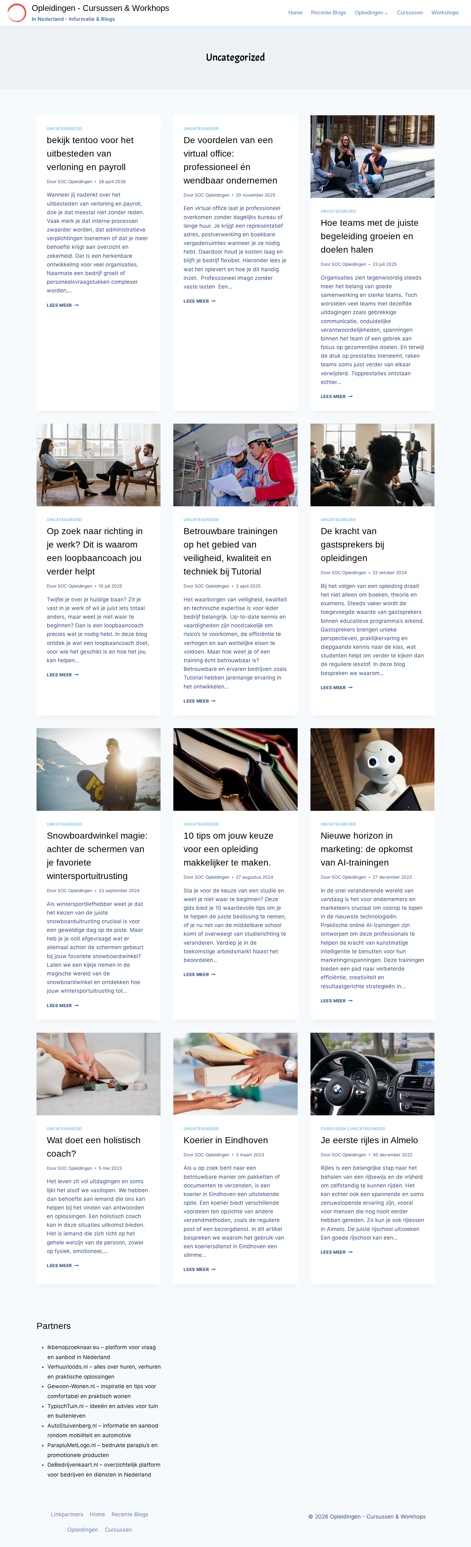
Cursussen (410, 13)
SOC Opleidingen (75, 181)
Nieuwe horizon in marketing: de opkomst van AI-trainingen (367, 849)
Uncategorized (64, 128)
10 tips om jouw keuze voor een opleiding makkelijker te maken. (229, 849)
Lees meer (63, 305)
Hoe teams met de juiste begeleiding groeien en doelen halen (370, 236)
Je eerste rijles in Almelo (369, 1140)
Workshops (445, 13)
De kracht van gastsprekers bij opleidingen (352, 544)
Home (295, 13)
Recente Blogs (328, 13)
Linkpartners (67, 1514)
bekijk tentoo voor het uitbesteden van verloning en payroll (90, 153)
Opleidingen (82, 1530)
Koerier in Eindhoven (226, 1140)
